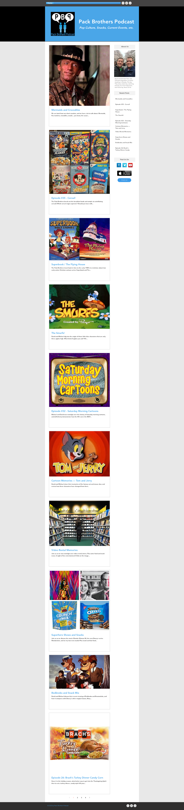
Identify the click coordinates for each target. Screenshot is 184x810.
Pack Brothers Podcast (106, 21)
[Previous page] (69, 797)
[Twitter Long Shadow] (124, 165)
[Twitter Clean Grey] (126, 3)
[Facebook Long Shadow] (119, 165)
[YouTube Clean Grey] (130, 3)
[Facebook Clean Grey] (123, 3)
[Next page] (89, 797)
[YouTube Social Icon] (130, 165)
